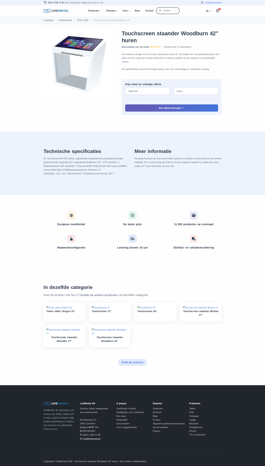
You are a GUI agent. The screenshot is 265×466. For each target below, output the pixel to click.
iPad (191, 412)
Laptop (192, 420)
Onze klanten (122, 423)
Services (157, 412)
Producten (93, 11)
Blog (137, 11)
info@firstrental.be (213, 2)
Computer (194, 416)
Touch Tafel (82, 20)
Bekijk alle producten (132, 362)
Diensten (110, 11)
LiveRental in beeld (126, 408)
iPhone (192, 431)
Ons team (121, 416)
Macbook (193, 423)
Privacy (156, 431)
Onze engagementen (126, 427)
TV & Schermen (197, 435)
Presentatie (122, 420)
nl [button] (208, 11)
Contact (149, 11)
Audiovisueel (65, 20)
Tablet (192, 408)
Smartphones (195, 427)
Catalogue (48, 20)
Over (125, 11)
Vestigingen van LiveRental (130, 412)
